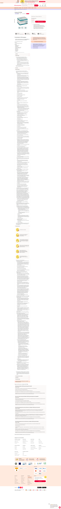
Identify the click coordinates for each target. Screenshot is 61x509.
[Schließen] (40, 245)
